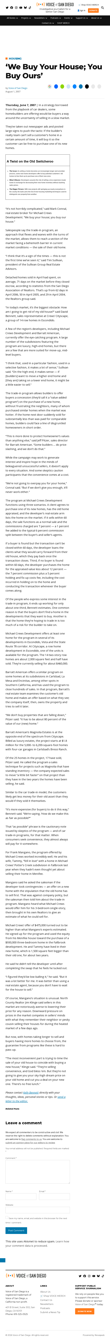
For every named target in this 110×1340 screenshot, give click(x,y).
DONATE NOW (85, 1311)
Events (67, 18)
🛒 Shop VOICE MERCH (88, 4)
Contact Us (47, 23)
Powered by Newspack (93, 1335)
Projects (24, 18)
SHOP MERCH (63, 23)
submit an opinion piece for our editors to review (30, 1142)
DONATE (93, 10)
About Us (95, 18)
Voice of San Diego (17, 88)
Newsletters (39, 18)
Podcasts (54, 18)
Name (9, 1191)
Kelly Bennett (31, 1092)
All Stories (11, 18)
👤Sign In (81, 10)
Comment (11, 1158)
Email (42, 1191)
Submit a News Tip (50, 1312)
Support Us (80, 18)
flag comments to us (31, 1139)
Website (9, 1205)
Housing (15, 58)
